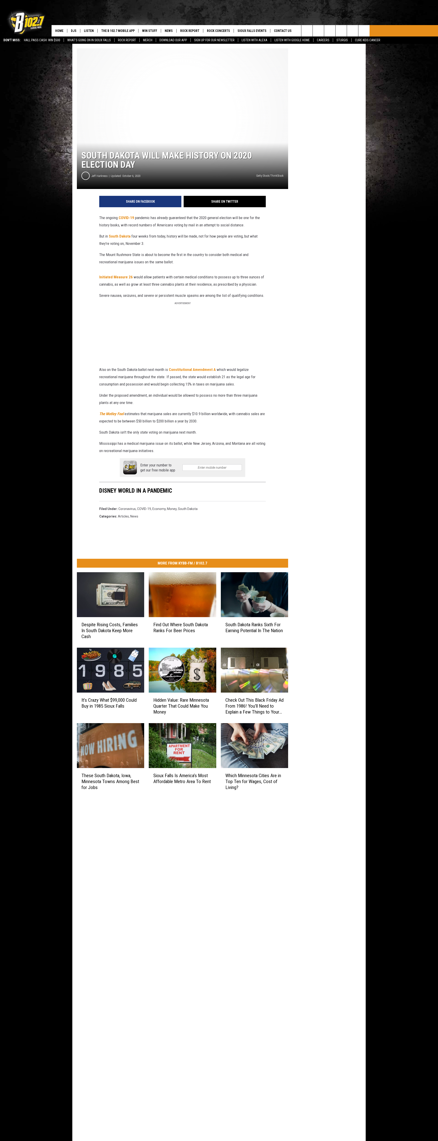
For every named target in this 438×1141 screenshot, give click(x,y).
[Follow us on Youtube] (364, 30)
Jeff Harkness (99, 176)
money (172, 509)
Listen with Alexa (254, 40)
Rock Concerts (218, 31)
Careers (323, 40)
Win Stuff (149, 31)
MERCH (147, 40)
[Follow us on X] (352, 30)
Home (59, 31)
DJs (73, 31)
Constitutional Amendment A (192, 369)
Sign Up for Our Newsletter (214, 40)
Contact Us (283, 31)
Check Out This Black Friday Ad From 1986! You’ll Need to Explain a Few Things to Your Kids (254, 706)
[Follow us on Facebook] (329, 30)
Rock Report (127, 40)
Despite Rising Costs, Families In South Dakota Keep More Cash (109, 630)
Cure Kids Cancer (367, 40)
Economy (159, 509)
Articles (123, 516)
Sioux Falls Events (251, 31)
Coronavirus (127, 509)
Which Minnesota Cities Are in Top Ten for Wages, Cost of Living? (253, 781)
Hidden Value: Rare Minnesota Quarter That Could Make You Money (181, 706)
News (169, 31)
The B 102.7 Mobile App (118, 31)
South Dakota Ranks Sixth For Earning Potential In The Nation (254, 627)
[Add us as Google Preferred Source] (318, 30)
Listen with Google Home (292, 40)
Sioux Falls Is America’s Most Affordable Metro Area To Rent (182, 778)
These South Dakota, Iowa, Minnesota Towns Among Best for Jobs (110, 781)
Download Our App (173, 40)
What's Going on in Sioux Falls (89, 40)
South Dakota (119, 236)
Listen (89, 31)
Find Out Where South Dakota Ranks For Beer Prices (180, 627)
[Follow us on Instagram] (341, 30)
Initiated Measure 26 (116, 277)
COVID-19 (126, 217)
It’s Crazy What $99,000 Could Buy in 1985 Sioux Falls (109, 703)
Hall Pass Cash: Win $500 (42, 40)
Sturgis (342, 40)
